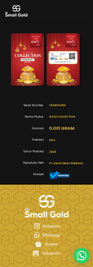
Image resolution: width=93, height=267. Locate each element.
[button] (81, 255)
